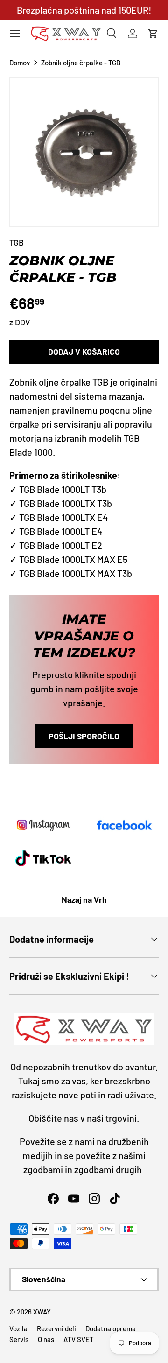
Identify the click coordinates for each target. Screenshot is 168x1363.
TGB (16, 242)
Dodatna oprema (110, 1328)
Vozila (18, 1328)
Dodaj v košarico (84, 351)
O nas (46, 1339)
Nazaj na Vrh (84, 899)
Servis (18, 1339)
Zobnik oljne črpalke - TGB (80, 62)
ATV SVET (78, 1339)
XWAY (42, 1311)
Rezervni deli (56, 1328)
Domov (19, 62)
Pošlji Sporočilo (84, 736)
